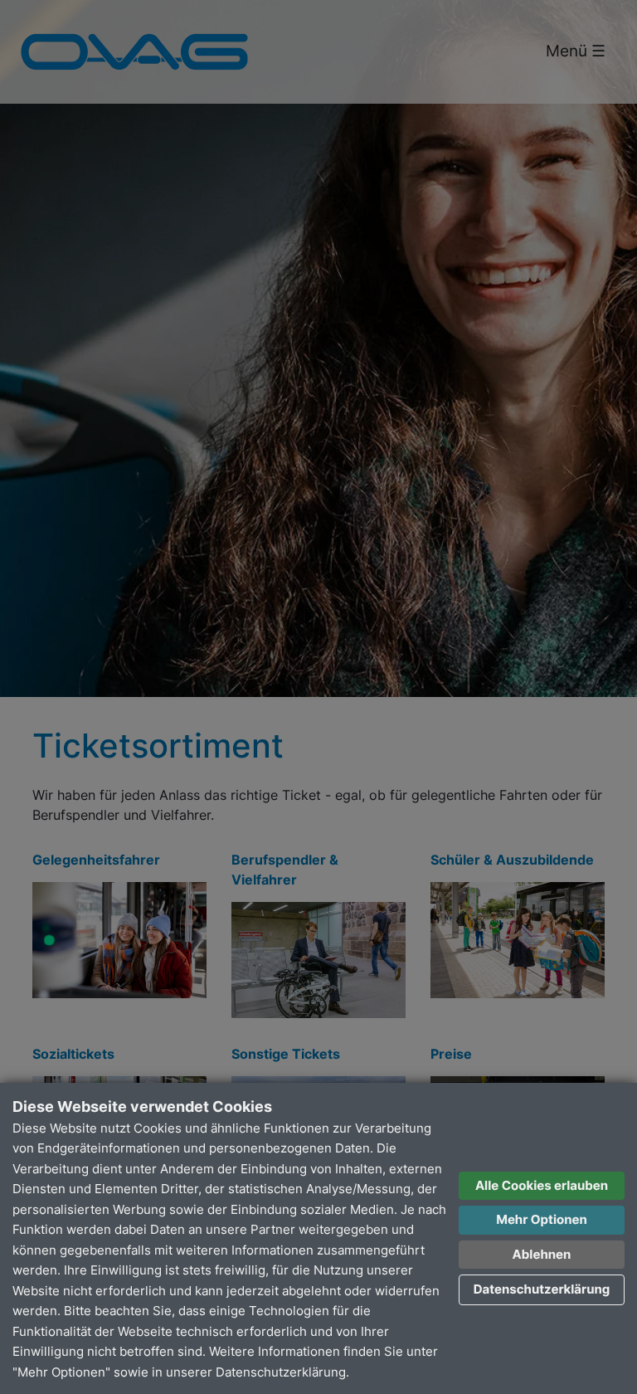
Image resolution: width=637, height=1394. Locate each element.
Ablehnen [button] (542, 1254)
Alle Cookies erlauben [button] (541, 1185)
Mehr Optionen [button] (541, 1219)
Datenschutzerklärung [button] (542, 1289)
